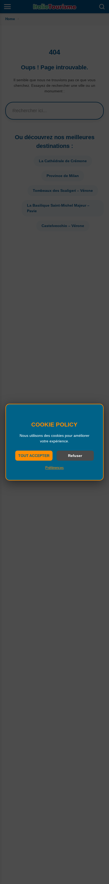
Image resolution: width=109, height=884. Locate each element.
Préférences (54, 468)
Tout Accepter (33, 456)
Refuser (75, 456)
